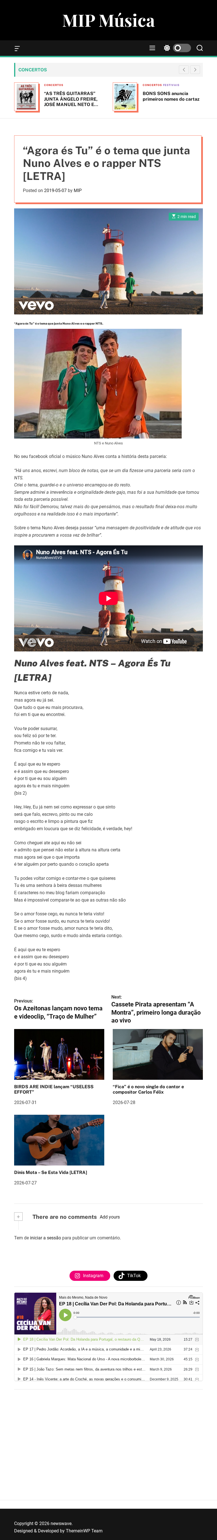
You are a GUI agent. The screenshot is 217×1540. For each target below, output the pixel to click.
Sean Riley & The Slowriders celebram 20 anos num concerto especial (172, 99)
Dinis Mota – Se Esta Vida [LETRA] (50, 1172)
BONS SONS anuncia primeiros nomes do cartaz (72, 96)
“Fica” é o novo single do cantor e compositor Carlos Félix (148, 1089)
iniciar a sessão (45, 1238)
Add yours (110, 1217)
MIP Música (108, 19)
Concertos (53, 85)
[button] (195, 69)
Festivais (72, 85)
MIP (78, 190)
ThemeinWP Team (84, 1531)
